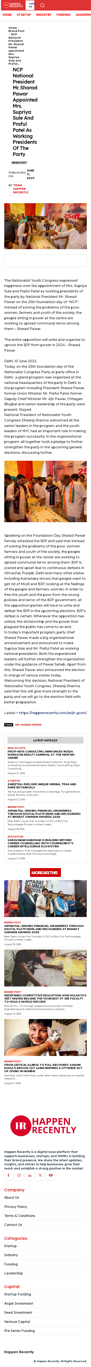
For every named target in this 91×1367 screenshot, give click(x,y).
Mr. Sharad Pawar (28, 724)
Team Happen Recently (21, 188)
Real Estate (16, 748)
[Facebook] (12, 261)
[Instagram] (19, 1176)
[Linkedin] (29, 1176)
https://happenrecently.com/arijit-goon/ (52, 713)
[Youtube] (51, 1176)
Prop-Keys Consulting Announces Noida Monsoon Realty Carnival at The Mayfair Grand (41, 754)
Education (15, 836)
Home (12, 27)
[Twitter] (21, 261)
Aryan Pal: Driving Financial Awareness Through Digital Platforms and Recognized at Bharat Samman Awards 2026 (44, 814)
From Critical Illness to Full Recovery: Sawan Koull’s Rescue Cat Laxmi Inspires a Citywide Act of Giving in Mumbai (43, 1068)
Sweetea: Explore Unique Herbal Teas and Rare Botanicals (42, 785)
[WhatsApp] (41, 261)
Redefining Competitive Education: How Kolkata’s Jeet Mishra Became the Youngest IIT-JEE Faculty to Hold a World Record (45, 998)
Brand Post (16, 31)
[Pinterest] (31, 261)
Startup (14, 781)
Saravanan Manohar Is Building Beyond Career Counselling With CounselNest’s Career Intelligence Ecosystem (40, 843)
